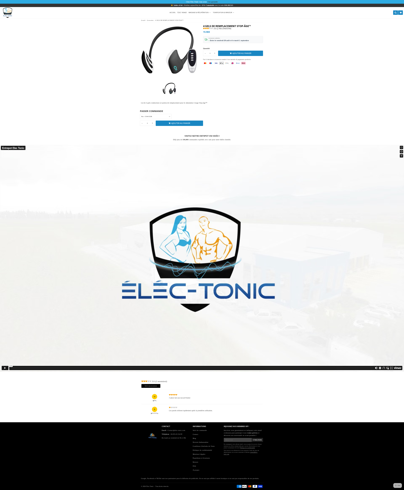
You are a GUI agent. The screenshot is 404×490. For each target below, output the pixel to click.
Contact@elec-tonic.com (176, 430)
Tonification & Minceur (222, 12)
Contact (195, 434)
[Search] (395, 12)
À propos (196, 470)
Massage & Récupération (199, 12)
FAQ (194, 466)
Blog (194, 438)
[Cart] (400, 12)
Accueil (173, 12)
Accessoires (150, 20)
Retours (195, 462)
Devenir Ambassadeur (200, 442)
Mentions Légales (199, 454)
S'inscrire (257, 440)
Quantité (206, 48)
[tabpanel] (169, 89)
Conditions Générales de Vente (204, 446)
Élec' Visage (182, 12)
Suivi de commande (200, 430)
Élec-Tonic (149, 486)
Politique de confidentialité (202, 450)
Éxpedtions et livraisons (201, 458)
